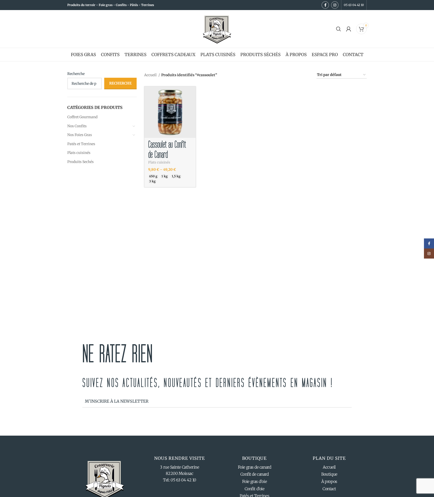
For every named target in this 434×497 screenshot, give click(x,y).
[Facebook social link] (325, 5)
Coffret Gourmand (82, 117)
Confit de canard (254, 474)
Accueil (150, 75)
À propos (329, 481)
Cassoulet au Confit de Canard (167, 150)
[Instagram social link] (335, 5)
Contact (329, 488)
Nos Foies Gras (79, 135)
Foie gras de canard (254, 467)
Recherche (76, 73)
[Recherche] (339, 29)
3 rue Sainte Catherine (179, 467)
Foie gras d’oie (254, 481)
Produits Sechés (80, 161)
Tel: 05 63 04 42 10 (179, 479)
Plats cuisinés (78, 152)
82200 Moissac (179, 473)
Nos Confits (77, 126)
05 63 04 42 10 (354, 5)
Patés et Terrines (81, 144)
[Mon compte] (349, 29)
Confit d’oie (254, 488)
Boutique (329, 474)
